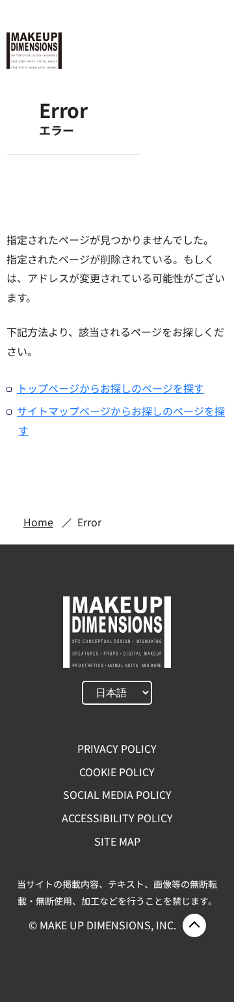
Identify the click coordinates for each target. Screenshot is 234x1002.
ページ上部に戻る (194, 925)
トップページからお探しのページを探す (110, 388)
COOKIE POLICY (117, 771)
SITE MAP (117, 841)
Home (38, 522)
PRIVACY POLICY (117, 748)
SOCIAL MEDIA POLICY (117, 794)
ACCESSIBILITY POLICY (117, 817)
